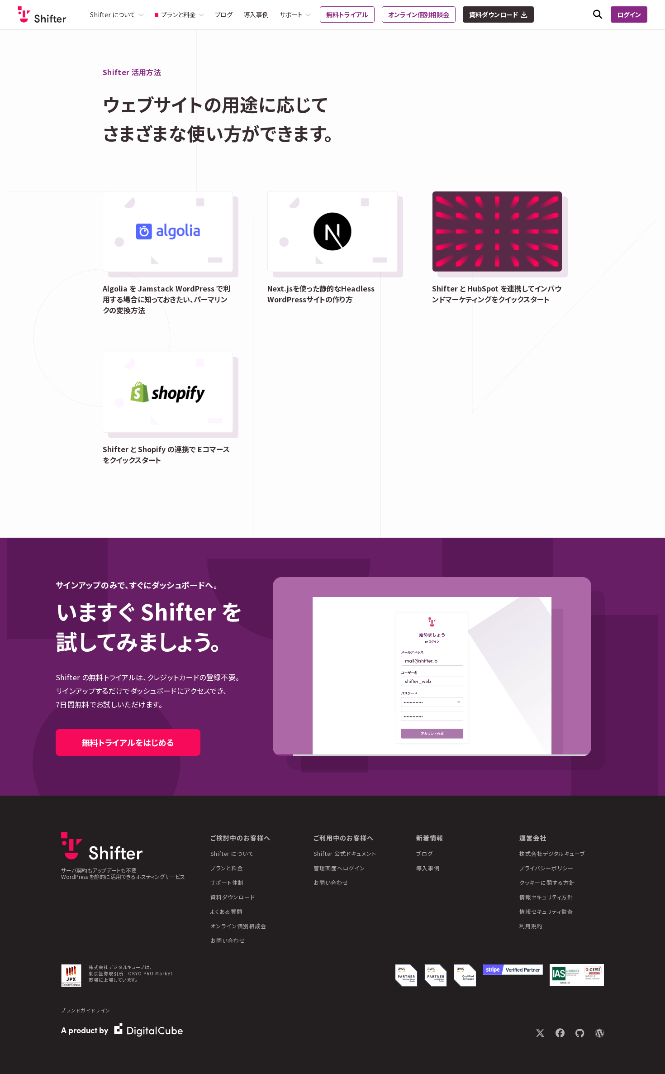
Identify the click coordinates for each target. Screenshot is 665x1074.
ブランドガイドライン (85, 1010)
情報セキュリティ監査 (546, 911)
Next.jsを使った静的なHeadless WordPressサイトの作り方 (321, 294)
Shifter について (231, 853)
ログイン (629, 14)
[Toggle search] (597, 14)
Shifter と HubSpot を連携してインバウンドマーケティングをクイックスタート (496, 294)
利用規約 (531, 926)
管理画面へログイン (339, 868)
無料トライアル (347, 14)
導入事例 (256, 14)
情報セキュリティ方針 (546, 897)
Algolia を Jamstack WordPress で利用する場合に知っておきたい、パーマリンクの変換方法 (166, 299)
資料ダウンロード (493, 14)
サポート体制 (227, 882)
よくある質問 (226, 911)
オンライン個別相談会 (418, 14)
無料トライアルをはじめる (128, 742)
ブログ (224, 14)
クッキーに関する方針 (547, 882)
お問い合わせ (227, 940)
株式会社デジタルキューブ (552, 853)
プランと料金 (226, 868)
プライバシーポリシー (546, 868)
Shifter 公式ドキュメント (345, 853)
